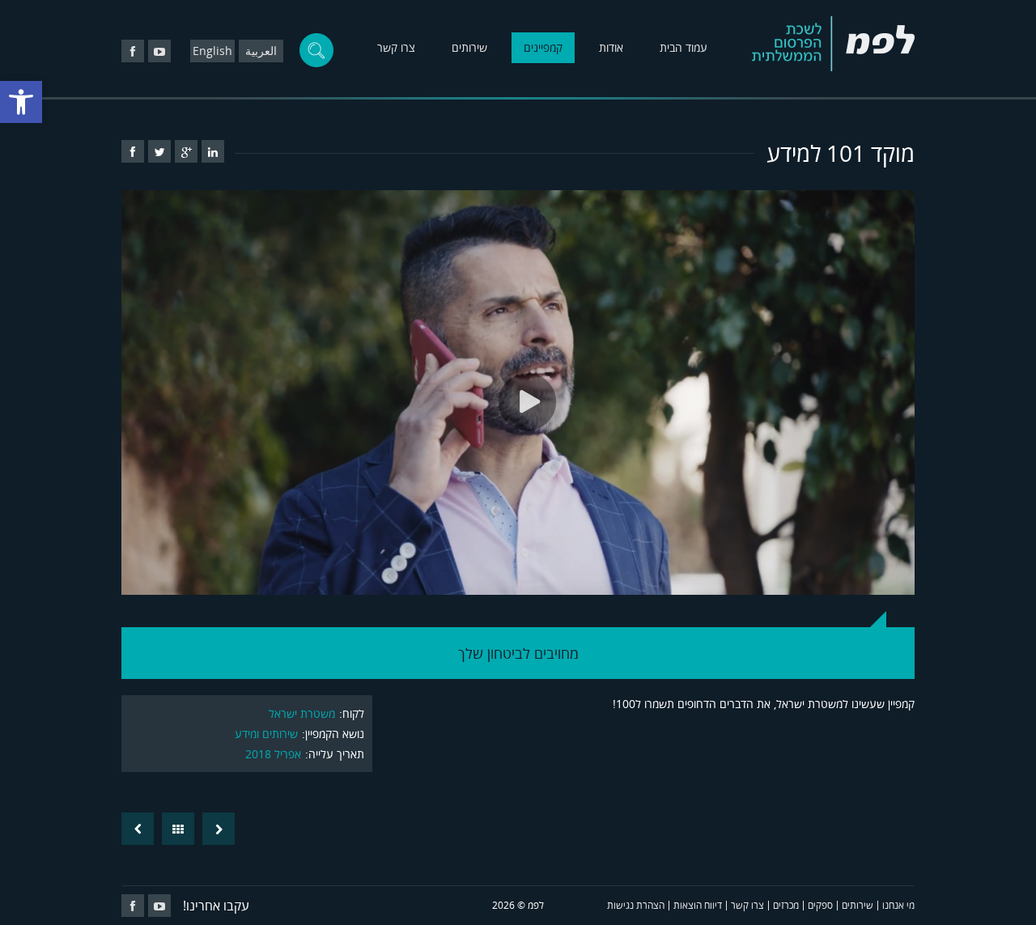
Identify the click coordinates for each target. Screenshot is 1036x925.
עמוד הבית (683, 47)
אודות (611, 47)
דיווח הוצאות (697, 905)
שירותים (469, 47)
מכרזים (786, 905)
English (212, 50)
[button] (21, 102)
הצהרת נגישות (635, 905)
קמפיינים (543, 47)
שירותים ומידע (266, 733)
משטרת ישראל (302, 713)
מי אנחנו (898, 905)
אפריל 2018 (273, 754)
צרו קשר (396, 47)
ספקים (820, 905)
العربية (261, 50)
